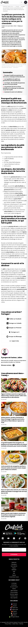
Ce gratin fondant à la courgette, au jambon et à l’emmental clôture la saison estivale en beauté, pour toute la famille (14, 444)
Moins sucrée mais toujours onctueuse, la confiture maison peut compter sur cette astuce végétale (13, 515)
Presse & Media (14, 592)
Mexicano (15, 613)
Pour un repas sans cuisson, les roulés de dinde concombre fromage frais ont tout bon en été (14, 491)
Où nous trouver (14, 587)
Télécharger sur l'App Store (7, 533)
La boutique (14, 585)
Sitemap (21, 623)
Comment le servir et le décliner (13, 92)
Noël (14, 571)
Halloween (14, 569)
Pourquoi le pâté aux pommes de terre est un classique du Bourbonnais (14, 76)
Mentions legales (14, 594)
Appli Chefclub (14, 590)
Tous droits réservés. (23, 622)
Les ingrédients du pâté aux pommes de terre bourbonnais (11, 79)
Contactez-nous (14, 596)
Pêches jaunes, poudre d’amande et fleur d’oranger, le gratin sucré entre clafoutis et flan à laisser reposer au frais (12, 420)
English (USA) (15, 609)
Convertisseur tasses (14, 577)
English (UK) (15, 607)
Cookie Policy (15, 623)
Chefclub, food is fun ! (8, 6)
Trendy (17, 6)
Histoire (14, 588)
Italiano (15, 615)
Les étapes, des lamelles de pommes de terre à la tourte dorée (14, 83)
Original (14, 575)
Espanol (15, 611)
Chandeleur (14, 564)
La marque (13, 583)
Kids (14, 573)
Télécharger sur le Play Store (20, 533)
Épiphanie (14, 562)
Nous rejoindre (14, 597)
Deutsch (15, 605)
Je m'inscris (14, 554)
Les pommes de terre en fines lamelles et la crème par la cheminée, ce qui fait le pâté (13, 88)
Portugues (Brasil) (15, 616)
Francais (15, 604)
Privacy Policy (8, 623)
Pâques (14, 568)
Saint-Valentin (14, 566)
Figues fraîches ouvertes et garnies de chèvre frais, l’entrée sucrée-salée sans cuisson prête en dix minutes (13, 395)
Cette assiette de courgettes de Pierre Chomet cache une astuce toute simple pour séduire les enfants (13, 467)
